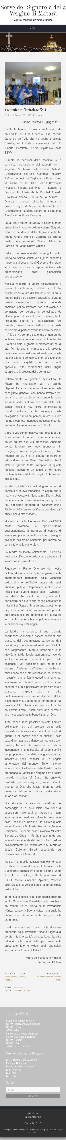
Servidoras (18, 990)
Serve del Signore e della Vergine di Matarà (33, 11)
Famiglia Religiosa (16, 1063)
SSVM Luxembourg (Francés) (22, 1033)
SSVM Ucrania (14, 1040)
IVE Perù (11, 1072)
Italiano (19, 987)
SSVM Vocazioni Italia (18, 1046)
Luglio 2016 (30, 1116)
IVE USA (11, 1076)
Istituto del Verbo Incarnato (20, 1066)
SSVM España (14, 1027)
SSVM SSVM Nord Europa (20, 1036)
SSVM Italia (12, 1030)
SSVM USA (12, 1043)
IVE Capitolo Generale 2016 (21, 1060)
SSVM (27, 990)
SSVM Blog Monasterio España (23, 1024)
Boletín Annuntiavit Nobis (20, 1020)
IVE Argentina (13, 1069)
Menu (33, 28)
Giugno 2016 (30, 1123)
